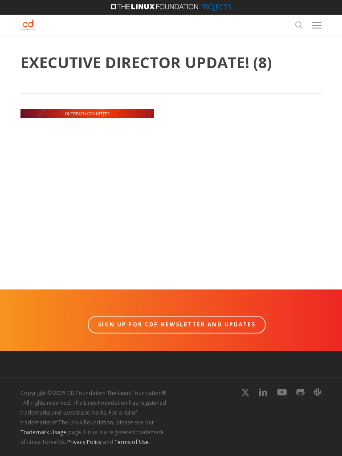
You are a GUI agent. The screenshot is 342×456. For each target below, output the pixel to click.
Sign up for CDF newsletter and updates (177, 324)
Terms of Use (131, 442)
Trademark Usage (43, 432)
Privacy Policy (84, 442)
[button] (317, 24)
